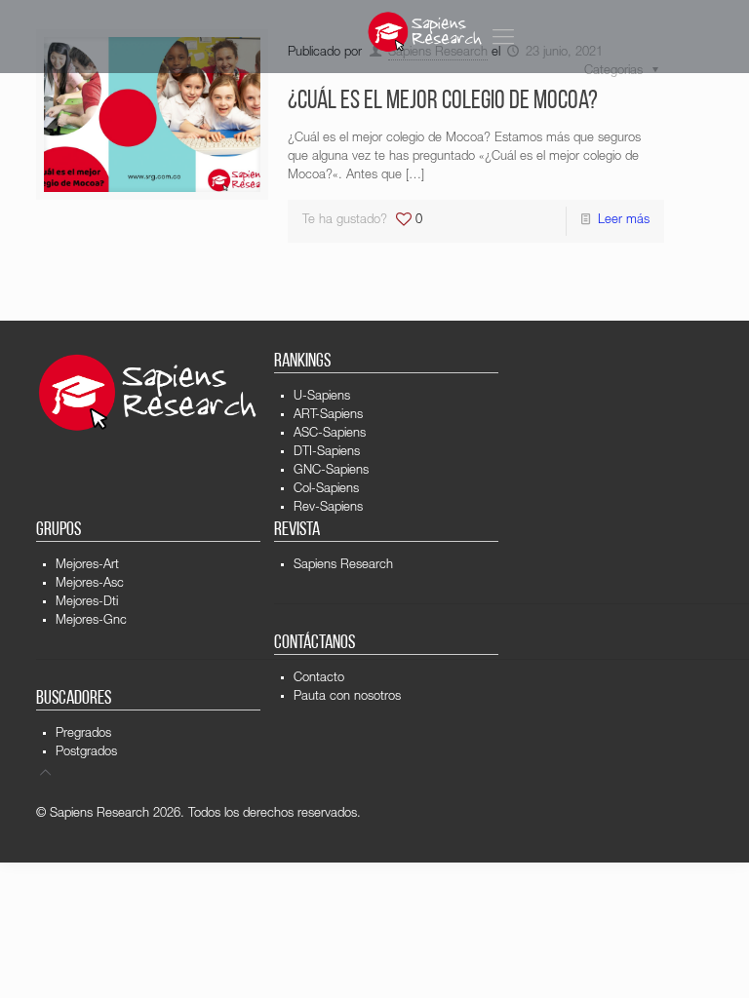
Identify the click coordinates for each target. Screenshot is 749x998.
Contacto (319, 678)
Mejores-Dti (87, 602)
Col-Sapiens (326, 489)
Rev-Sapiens (328, 508)
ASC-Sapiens (330, 434)
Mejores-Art (87, 565)
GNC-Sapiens (331, 471)
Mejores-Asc (90, 584)
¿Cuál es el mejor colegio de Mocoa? (443, 102)
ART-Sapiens (328, 415)
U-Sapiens (322, 397)
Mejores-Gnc (91, 621)
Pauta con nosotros (347, 697)
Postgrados (86, 753)
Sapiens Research (343, 565)
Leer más (624, 220)
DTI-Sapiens (327, 452)
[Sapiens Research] (425, 32)
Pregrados (83, 734)
